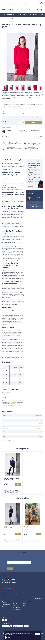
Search (29, 9)
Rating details (12, 21)
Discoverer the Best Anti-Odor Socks (35, 182)
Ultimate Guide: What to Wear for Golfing (35, 178)
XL (41, 431)
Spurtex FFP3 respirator (17, 607)
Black (21, 107)
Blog (18, 3)
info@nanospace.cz (36, 130)
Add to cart (33, 122)
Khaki (26, 107)
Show (18, 484)
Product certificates (7, 3)
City (39, 436)
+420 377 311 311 (24, 130)
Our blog (24, 603)
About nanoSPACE (14, 3)
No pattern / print (39, 428)
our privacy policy (8, 634)
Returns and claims (5, 599)
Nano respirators (15, 599)
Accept (37, 634)
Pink (29, 107)
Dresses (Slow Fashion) (38, 415)
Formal (41, 436)
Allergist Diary (25, 605)
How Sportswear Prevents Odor (34, 175)
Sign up (9, 568)
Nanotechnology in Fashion (34, 163)
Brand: (5, 136)
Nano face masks (16, 601)
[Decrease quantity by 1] (20, 122)
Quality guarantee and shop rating (25, 3)
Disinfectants (15, 605)
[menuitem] (4, 15)
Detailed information (6, 127)
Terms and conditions (6, 604)
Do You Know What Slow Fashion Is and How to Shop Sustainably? (34, 171)
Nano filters (15, 603)
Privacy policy (4, 606)
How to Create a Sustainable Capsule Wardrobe (34, 166)
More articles (30, 186)
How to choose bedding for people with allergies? (38, 598)
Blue (24, 107)
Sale (2, 3)
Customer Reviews (26, 601)
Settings (8, 637)
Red (41, 420)
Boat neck (40, 423)
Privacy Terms (23, 565)
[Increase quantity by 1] (23, 122)
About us (24, 599)
